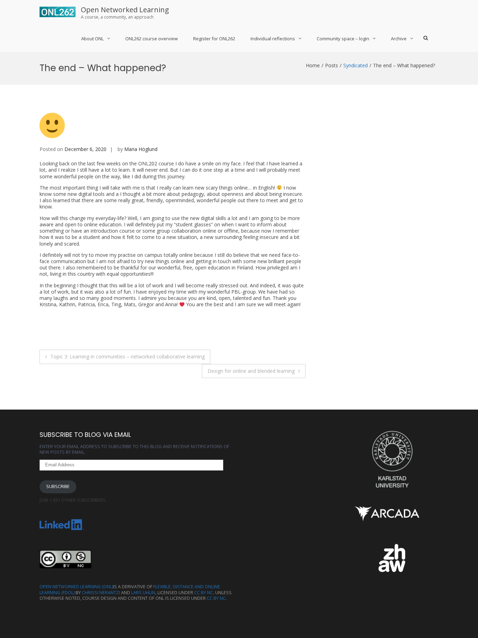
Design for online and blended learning (251, 371)
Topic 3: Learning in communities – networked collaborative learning (127, 356)
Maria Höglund (140, 149)
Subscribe (58, 486)
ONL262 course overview (151, 38)
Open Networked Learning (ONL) (76, 587)
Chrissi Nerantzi (101, 593)
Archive (399, 38)
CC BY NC (203, 593)
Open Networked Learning (125, 9)
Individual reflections (273, 38)
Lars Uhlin (143, 593)
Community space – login (343, 38)
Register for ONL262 (214, 38)
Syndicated (355, 65)
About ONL (92, 38)
